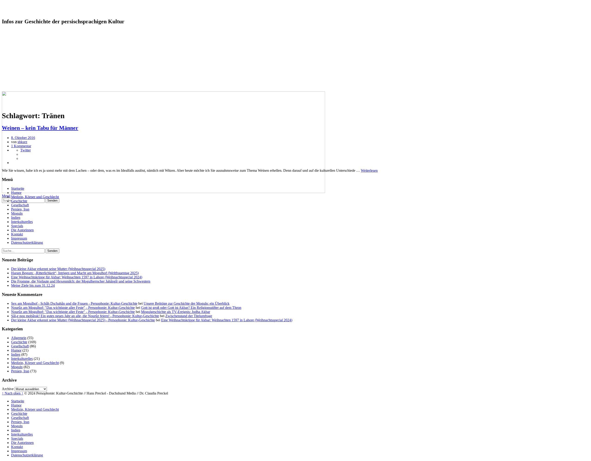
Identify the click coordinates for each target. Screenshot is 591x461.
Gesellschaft (20, 48)
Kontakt (17, 77)
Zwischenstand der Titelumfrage (188, 316)
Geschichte (19, 44)
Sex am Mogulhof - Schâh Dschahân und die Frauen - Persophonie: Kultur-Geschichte (74, 303)
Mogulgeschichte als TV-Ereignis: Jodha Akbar (175, 312)
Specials (17, 69)
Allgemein (18, 338)
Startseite (17, 31)
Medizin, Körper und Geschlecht (35, 40)
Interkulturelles (22, 64)
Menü (6, 196)
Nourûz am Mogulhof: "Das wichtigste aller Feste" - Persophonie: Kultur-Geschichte (73, 308)
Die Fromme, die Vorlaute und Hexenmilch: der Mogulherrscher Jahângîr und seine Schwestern (80, 281)
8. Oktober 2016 (23, 138)
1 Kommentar (21, 146)
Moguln (17, 56)
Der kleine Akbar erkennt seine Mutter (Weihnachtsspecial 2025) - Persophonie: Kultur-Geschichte (83, 320)
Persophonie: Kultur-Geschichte (53, 9)
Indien (15, 60)
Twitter (25, 150)
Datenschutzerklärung (27, 85)
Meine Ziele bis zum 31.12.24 (33, 285)
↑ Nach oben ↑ (12, 393)
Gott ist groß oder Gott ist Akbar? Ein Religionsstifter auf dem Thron (191, 308)
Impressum (19, 81)
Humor (16, 35)
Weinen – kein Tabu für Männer (40, 128)
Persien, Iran (20, 52)
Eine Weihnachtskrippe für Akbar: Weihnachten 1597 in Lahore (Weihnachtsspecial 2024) (76, 277)
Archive (8, 389)
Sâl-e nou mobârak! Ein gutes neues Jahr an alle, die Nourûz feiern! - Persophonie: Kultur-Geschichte (85, 316)
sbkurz (22, 142)
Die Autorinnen (22, 73)
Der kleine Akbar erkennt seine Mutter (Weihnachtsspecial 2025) (58, 269)
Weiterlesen (369, 170)
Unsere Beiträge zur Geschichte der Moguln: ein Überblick (186, 303)
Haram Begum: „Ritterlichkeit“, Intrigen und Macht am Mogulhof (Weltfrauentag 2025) (75, 273)
